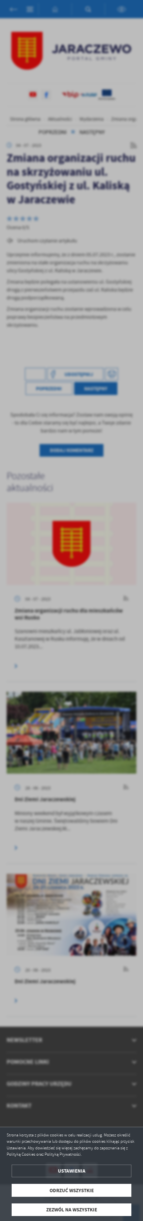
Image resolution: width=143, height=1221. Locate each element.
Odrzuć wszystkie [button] (72, 1190)
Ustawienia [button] (71, 1170)
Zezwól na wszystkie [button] (71, 1209)
